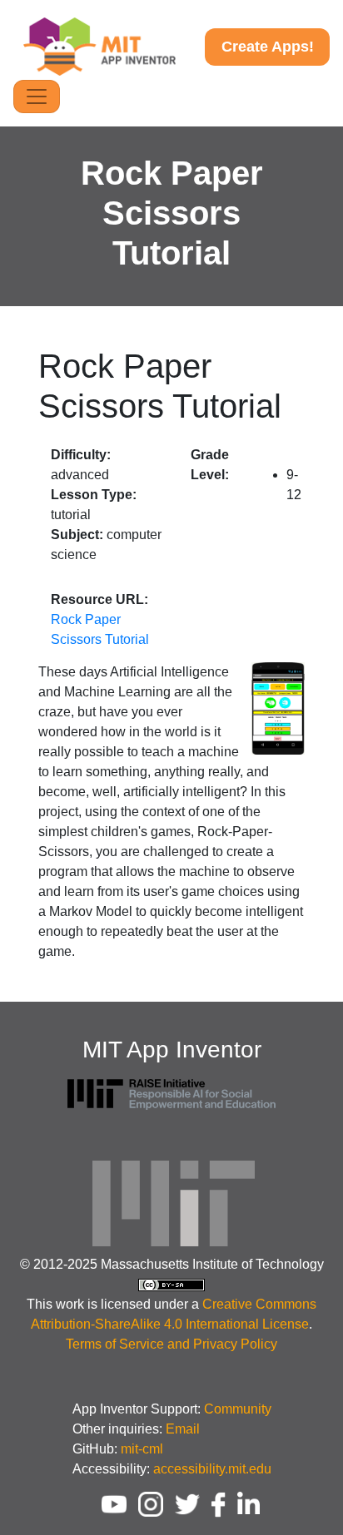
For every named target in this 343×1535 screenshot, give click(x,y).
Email (183, 1429)
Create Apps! (267, 46)
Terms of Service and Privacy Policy (171, 1344)
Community (237, 1409)
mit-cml (142, 1449)
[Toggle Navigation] (36, 96)
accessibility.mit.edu (212, 1469)
